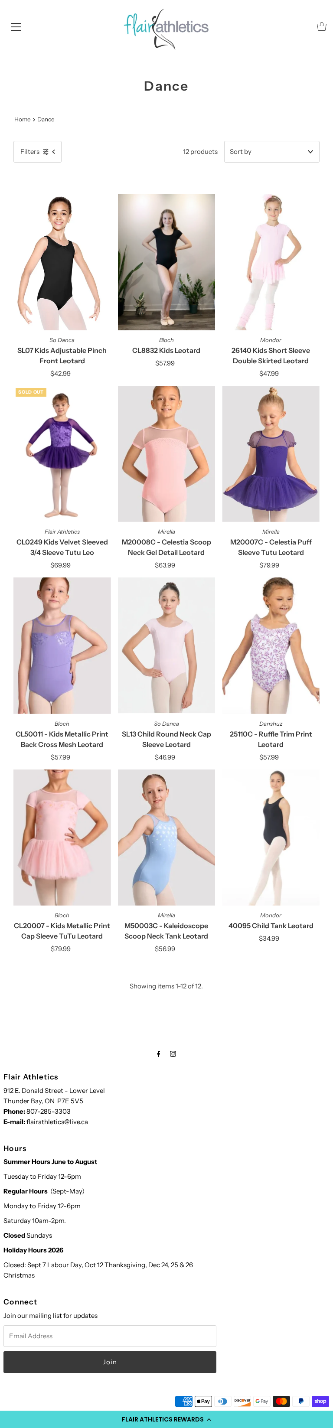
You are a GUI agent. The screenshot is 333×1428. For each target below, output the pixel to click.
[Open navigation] (16, 26)
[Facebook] (158, 1054)
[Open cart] (321, 26)
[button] (166, 1419)
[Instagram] (173, 1054)
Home (22, 119)
